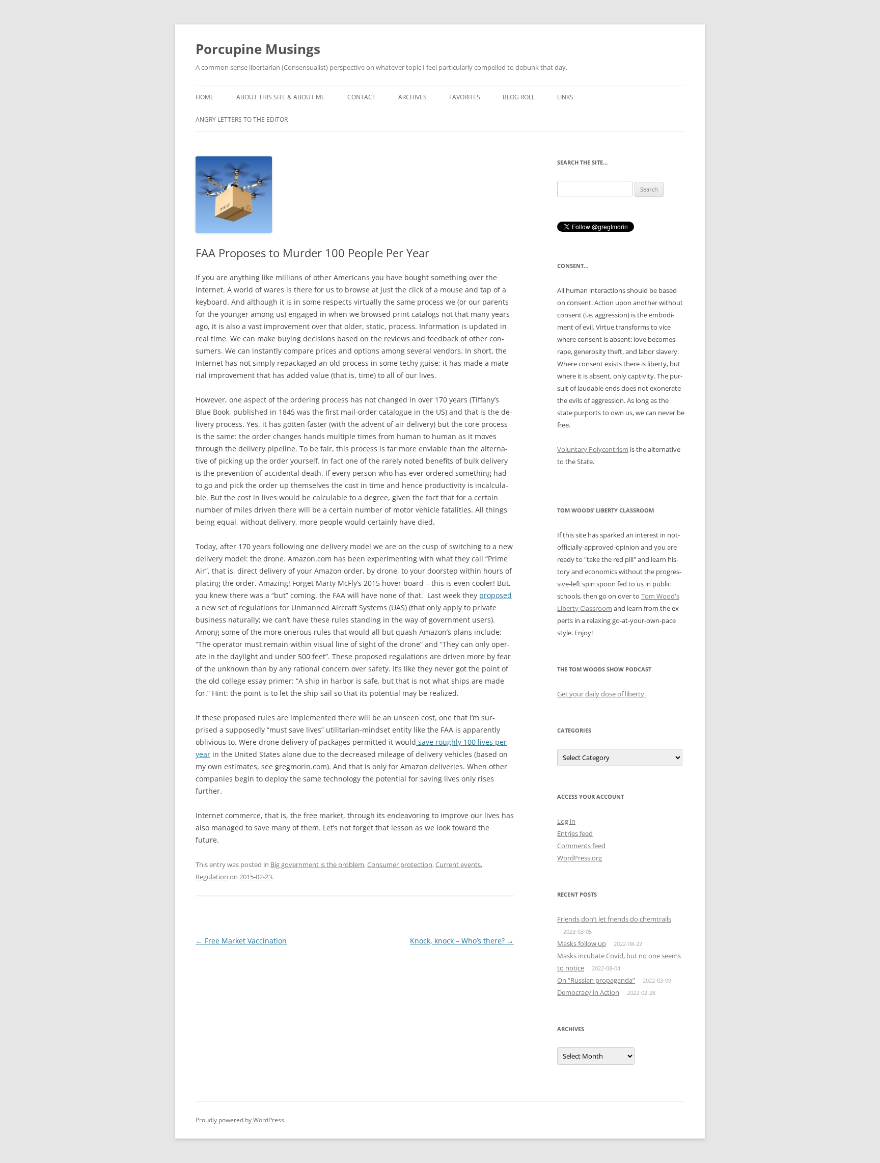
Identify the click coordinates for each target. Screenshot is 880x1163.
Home (205, 97)
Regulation (212, 876)
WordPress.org (579, 857)
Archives (412, 97)
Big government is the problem (317, 864)
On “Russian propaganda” (596, 980)
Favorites (464, 97)
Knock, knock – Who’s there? (462, 940)
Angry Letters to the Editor (242, 119)
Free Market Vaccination (241, 940)
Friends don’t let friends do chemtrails (614, 919)
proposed (495, 595)
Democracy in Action (588, 992)
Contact (361, 97)
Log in (566, 821)
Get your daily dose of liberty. (601, 693)
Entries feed (575, 833)
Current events (458, 864)
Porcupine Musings (258, 49)
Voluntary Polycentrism (592, 449)
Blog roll (519, 97)
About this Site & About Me (280, 97)
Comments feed (581, 845)
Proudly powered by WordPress (240, 1120)
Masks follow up (581, 943)
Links (565, 97)
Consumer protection (399, 864)
